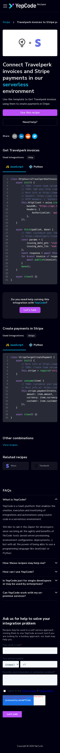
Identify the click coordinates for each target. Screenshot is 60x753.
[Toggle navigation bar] (5, 5)
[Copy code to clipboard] (53, 179)
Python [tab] (38, 167)
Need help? (30, 122)
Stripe (13, 465)
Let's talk (30, 310)
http (30, 157)
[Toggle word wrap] (47, 179)
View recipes (10, 445)
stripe (31, 335)
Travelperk (44, 465)
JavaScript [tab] (16, 167)
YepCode (40, 303)
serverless (15, 84)
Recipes (7, 22)
